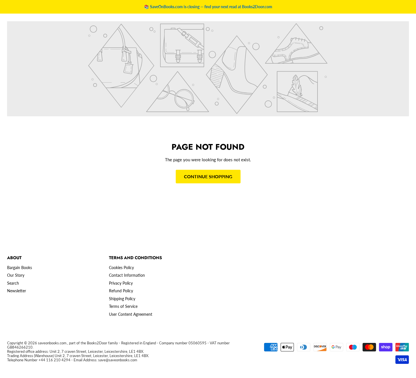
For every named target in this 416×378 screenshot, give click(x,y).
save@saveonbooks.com (117, 360)
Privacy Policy (121, 283)
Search (13, 283)
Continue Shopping (208, 176)
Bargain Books (19, 267)
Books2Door (97, 343)
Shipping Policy (122, 298)
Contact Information (127, 275)
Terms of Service (123, 306)
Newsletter (16, 290)
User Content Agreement (130, 314)
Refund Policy (121, 290)
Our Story (15, 275)
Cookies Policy (121, 267)
